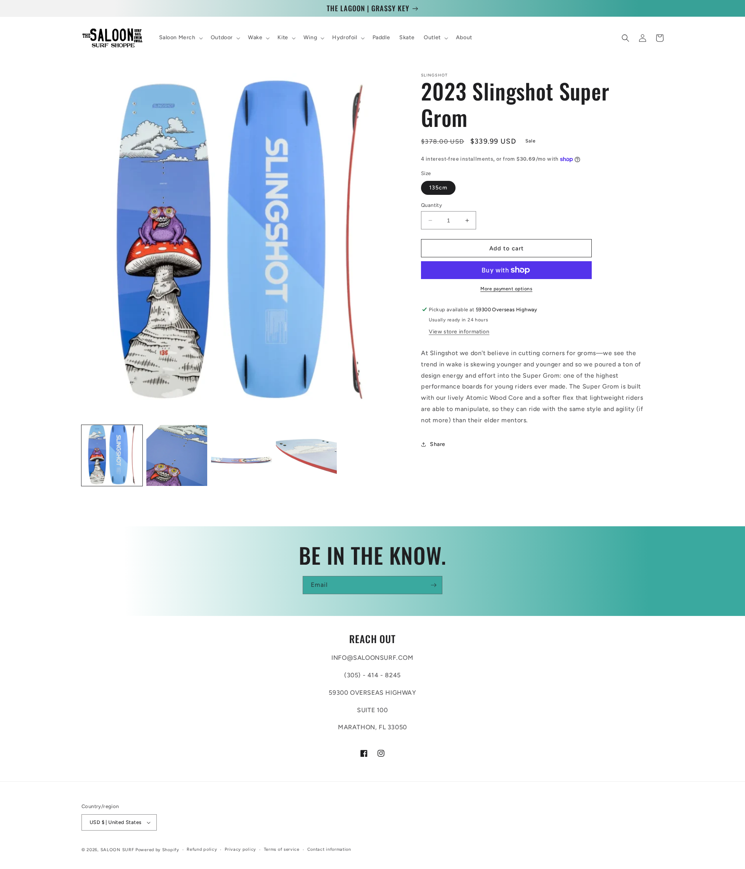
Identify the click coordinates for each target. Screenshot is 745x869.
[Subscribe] (433, 585)
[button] (180, 38)
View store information (459, 331)
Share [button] (437, 444)
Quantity (431, 205)
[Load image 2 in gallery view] (176, 455)
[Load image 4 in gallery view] (306, 455)
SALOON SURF (117, 849)
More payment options (506, 288)
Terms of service (282, 849)
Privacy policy (240, 849)
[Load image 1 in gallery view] (111, 455)
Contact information (329, 849)
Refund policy (202, 849)
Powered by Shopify (157, 849)
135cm (438, 187)
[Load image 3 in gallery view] (241, 455)
